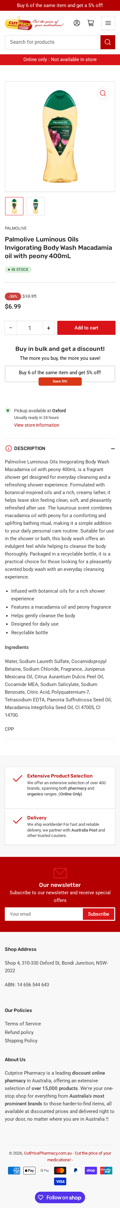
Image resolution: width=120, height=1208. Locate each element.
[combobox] (60, 42)
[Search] (108, 42)
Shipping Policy (21, 1041)
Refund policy (19, 1032)
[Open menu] (108, 23)
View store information (36, 425)
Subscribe (98, 914)
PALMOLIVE (16, 228)
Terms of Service (23, 1024)
